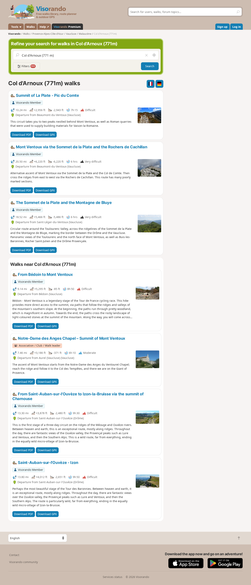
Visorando (14, 33)
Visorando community (23, 562)
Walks (30, 27)
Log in (236, 27)
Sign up (222, 27)
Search (149, 66)
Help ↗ (44, 27)
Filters (28, 66)
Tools (14, 27)
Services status (112, 577)
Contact (14, 555)
